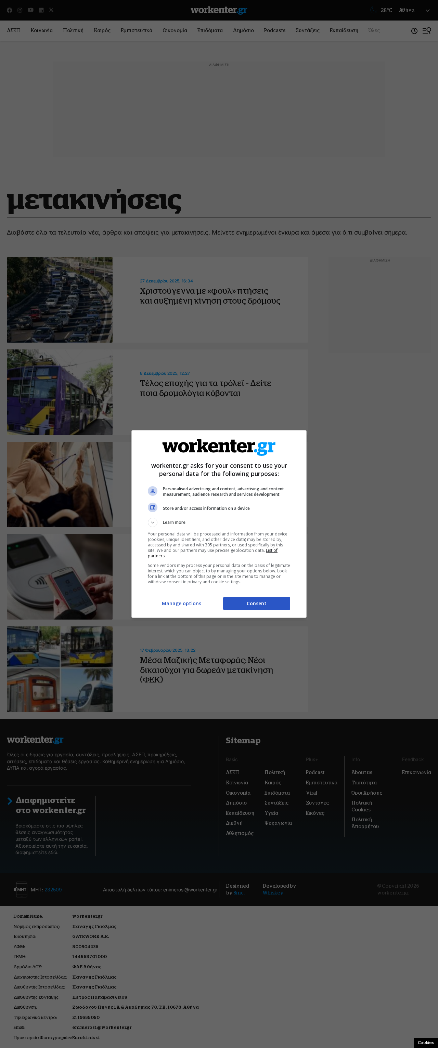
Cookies (426, 1042)
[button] (219, 522)
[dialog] (219, 524)
